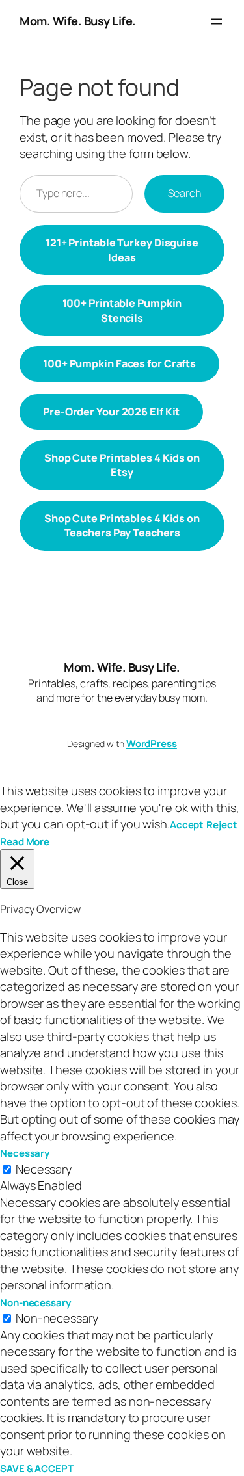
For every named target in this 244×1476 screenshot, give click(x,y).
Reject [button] (221, 825)
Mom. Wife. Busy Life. (78, 21)
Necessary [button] (24, 1153)
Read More (24, 842)
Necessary (44, 1169)
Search (184, 193)
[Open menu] (216, 21)
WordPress (151, 743)
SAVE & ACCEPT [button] (37, 1468)
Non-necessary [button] (35, 1303)
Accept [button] (187, 825)
